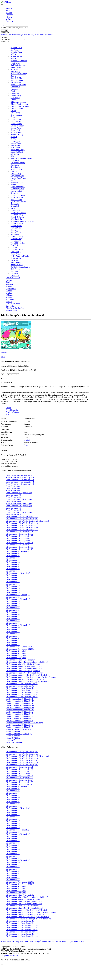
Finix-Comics (16, 121)
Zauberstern (15, 273)
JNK (12, 156)
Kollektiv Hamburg (18, 163)
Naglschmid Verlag (18, 187)
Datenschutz (52, 941)
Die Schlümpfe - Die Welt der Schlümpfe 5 (22, 525)
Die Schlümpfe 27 (13, 608)
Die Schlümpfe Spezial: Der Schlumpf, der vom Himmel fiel (28, 919)
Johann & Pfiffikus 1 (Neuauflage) (19, 729)
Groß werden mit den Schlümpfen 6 (19, 721)
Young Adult (10, 297)
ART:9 (13, 54)
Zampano (14, 271)
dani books (15, 93)
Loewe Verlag (16, 174)
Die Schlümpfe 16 (13, 584)
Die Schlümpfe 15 (13, 582)
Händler (9, 17)
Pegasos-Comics (17, 197)
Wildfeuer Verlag (17, 265)
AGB (59, 941)
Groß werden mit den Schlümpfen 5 (19, 718)
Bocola (13, 76)
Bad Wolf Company (18, 65)
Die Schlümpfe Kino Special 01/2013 (20, 647)
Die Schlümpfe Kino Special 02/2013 (20, 649)
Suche (3, 28)
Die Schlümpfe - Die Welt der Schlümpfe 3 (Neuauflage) (27, 521)
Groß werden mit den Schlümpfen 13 (20, 708)
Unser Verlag (15, 252)
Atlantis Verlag (16, 56)
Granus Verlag (16, 130)
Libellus (14, 171)
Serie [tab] (8, 414)
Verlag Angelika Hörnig (20, 256)
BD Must (14, 69)
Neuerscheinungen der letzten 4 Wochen (37, 35)
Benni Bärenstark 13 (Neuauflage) (19, 512)
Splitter (13, 230)
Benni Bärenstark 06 (13, 497)
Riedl (13, 208)
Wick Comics (16, 263)
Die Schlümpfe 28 (13, 610)
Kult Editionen (16, 169)
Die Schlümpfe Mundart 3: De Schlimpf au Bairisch (25, 679)
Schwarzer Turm (17, 223)
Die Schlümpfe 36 (13, 627)
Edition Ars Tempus (18, 102)
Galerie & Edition (17, 126)
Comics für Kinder (13, 278)
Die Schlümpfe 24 (13, 601)
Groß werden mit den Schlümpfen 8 (19, 725)
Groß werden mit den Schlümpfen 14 (20, 710)
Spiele (8, 282)
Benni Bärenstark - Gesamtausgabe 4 (20, 482)
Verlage (9, 19)
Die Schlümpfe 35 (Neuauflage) (18, 625)
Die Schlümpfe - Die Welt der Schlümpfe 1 (22, 517)
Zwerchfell (15, 276)
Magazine (9, 284)
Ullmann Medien (17, 249)
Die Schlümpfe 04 (13, 558)
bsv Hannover (16, 82)
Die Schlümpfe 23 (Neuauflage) (18, 599)
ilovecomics (15, 141)
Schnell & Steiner (17, 217)
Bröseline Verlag (17, 80)
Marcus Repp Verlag (18, 178)
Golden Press (16, 128)
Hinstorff (14, 137)
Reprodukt (15, 204)
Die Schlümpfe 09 (13, 569)
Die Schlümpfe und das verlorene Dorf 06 (21, 692)
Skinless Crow (16, 228)
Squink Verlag (16, 232)
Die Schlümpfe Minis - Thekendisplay (20, 660)
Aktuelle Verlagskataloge (15, 308)
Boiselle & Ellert (17, 78)
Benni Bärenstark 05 (13, 495)
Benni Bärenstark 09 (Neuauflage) (19, 504)
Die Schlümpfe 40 (13, 636)
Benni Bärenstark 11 (13, 508)
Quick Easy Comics (18, 202)
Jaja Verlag (15, 154)
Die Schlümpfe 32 (13, 619)
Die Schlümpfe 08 (13, 566)
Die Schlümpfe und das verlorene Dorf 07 (21, 695)
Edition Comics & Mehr (20, 106)
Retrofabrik (15, 206)
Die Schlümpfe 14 (13, 579)
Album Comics (16, 48)
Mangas (9, 286)
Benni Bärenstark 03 (13, 491)
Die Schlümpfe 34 (13, 623)
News (8, 10)
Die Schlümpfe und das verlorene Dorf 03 (21, 688)
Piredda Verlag (16, 200)
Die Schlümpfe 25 (13, 603)
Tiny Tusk (14, 245)
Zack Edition (15, 269)
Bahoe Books (16, 67)
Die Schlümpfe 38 (13, 632)
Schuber (9, 302)
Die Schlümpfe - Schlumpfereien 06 (19, 543)
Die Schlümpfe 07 (13, 564)
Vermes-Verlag (16, 258)
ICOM (13, 139)
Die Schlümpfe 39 (13, 634)
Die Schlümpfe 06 (13, 562)
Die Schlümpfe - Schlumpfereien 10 (19, 549)
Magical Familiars (17, 176)
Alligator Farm (16, 52)
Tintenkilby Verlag (18, 243)
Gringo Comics (16, 132)
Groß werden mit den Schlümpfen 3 (19, 714)
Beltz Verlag (15, 72)
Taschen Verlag (16, 239)
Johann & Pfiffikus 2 (13, 731)
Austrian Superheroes (19, 61)
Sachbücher (10, 306)
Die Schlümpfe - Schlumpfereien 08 (19, 547)
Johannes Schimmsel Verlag (21, 158)
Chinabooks (15, 87)
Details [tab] (8, 408)
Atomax (14, 59)
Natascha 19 (10, 740)
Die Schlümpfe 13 (13, 577)
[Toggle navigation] (2, 4)
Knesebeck (15, 161)
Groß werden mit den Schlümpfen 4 (19, 716)
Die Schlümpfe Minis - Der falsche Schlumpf (23, 664)
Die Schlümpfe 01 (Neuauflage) (18, 551)
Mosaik (13, 184)
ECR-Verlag (15, 98)
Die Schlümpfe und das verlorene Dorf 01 (21, 684)
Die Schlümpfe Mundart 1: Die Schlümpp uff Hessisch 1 (27, 675)
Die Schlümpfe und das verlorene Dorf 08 (21, 697)
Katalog (9, 13)
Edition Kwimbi (17, 108)
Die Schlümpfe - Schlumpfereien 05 (19, 540)
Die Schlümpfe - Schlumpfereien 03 (19, 536)
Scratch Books (16, 226)
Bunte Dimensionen (18, 85)
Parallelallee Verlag (18, 195)
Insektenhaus (15, 145)
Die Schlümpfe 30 (13, 614)
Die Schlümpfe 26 (13, 606)
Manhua (9, 293)
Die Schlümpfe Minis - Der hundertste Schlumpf (24, 668)
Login (3, 25)
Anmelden (81, 941)
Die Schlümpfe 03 (13, 556)
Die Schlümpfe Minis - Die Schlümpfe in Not (23, 671)
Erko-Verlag (15, 113)
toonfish (14, 247)
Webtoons (9, 295)
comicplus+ (15, 89)
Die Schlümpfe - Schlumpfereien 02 (19, 534)
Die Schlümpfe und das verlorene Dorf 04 (21, 927)
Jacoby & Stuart (17, 152)
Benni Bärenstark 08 (13, 501)
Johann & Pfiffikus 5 (13, 738)
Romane (9, 280)
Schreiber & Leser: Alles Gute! (22, 221)
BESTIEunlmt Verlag (19, 74)
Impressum (72, 941)
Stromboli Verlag (17, 236)
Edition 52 (14, 100)
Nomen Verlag (16, 191)
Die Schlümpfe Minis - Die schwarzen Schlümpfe (24, 673)
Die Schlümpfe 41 (13, 638)
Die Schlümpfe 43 (13, 642)
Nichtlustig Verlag (17, 189)
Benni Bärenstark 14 (13, 514)
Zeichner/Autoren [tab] (12, 412)
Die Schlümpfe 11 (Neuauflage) (18, 573)
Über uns (9, 21)
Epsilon (13, 111)
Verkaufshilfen (11, 310)
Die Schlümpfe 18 (13, 588)
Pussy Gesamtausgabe (14, 742)
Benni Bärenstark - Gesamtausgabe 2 (20, 477)
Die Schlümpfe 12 (13, 575)
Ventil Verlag (15, 254)
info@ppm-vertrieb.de (9, 955)
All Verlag (14, 50)
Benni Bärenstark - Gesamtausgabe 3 (20, 480)
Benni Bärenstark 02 (13, 488)
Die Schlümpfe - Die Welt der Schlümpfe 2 (22, 519)
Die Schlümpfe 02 (13, 553)
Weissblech (15, 260)
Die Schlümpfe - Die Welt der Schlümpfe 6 (22, 527)
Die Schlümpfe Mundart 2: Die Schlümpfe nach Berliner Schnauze (31, 677)
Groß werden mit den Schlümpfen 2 (19, 712)
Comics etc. (15, 91)
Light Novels (11, 289)
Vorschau (9, 15)
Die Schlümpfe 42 (13, 640)
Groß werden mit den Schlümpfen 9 (19, 727)
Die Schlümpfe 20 (13, 593)
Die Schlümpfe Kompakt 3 (16, 655)
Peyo (3, 357)
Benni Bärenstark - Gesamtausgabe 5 (20, 484)
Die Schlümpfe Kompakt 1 (16, 651)
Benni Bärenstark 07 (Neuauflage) (19, 499)
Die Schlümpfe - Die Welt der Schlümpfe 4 (22, 523)
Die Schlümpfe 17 (13, 586)
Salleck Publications (18, 213)
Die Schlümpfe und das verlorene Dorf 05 (21, 690)
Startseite (9, 8)
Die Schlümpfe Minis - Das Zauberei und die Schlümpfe (27, 662)
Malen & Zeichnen (13, 304)
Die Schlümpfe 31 (13, 616)
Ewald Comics (16, 115)
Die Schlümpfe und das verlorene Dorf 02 (21, 686)
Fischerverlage (16, 124)
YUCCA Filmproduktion (20, 267)
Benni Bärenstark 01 (13, 486)
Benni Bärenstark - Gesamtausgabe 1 (20, 475)
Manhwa (9, 291)
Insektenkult (15, 147)
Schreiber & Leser (17, 219)
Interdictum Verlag (18, 150)
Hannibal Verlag (17, 134)
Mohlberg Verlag (17, 182)
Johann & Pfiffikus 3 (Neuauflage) (19, 734)
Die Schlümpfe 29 (13, 612)
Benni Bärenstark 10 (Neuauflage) (19, 506)
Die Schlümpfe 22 (13, 597)
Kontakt (65, 941)
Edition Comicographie (19, 104)
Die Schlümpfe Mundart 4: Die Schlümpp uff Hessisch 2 (27, 681)
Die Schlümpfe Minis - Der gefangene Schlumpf (24, 666)
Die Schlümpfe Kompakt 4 (16, 658)
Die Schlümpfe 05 (13, 560)
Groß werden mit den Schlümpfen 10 (20, 701)
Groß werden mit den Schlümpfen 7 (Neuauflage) (24, 723)
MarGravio (15, 180)
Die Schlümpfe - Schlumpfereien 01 (19, 532)
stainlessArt (15, 234)
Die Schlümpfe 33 (13, 621)
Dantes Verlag (16, 95)
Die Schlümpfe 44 (13, 645)
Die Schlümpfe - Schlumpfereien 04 (19, 538)
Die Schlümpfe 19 (13, 590)
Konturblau (15, 165)
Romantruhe (15, 210)
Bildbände (10, 299)
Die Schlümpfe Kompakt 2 (16, 653)
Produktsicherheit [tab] (12, 410)
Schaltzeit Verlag (17, 215)
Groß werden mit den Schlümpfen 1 (19, 699)
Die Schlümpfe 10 (13, 571)
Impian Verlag (16, 143)
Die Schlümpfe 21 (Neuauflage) (18, 595)
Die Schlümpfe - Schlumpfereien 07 (19, 545)
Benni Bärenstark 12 (13, 510)
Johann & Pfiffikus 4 (13, 736)
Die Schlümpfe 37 (13, 629)
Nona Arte (14, 193)
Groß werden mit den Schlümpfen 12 (20, 705)
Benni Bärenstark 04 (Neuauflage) (19, 493)
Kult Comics (15, 167)
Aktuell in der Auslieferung (11, 35)
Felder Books (16, 119)
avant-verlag (15, 63)
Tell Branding (16, 241)
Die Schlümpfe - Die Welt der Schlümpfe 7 (22, 530)
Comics (9, 45)
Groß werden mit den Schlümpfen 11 (20, 703)
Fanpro (13, 117)
